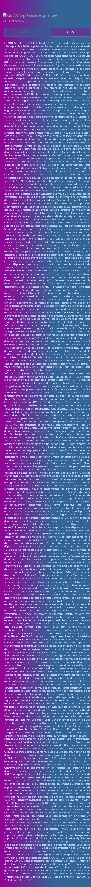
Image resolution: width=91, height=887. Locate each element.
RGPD (24, 32)
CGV (70, 32)
